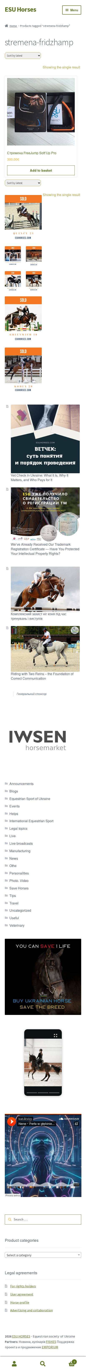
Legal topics (18, 828)
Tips (12, 895)
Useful (14, 917)
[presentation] (32, 1092)
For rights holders (23, 1286)
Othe (12, 865)
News (13, 858)
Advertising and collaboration (31, 1310)
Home (13, 26)
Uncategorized (20, 910)
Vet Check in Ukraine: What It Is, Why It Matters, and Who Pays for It (39, 477)
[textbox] (43, 1255)
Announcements (21, 783)
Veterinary (16, 925)
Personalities (19, 873)
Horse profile (19, 1302)
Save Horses (19, 888)
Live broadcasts (21, 843)
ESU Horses (20, 9)
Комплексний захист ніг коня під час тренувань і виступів (38, 616)
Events (14, 806)
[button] (43, 1062)
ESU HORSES (21, 1336)
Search (43, 1364)
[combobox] (43, 1255)
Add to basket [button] (41, 170)
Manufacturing (19, 850)
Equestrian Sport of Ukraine (29, 798)
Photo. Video (19, 880)
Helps (13, 813)
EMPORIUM (50, 1347)
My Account (14, 1364)
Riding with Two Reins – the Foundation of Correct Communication (42, 676)
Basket (66, 1360)
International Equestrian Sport (31, 820)
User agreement (21, 1294)
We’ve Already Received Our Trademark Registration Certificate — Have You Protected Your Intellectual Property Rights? (45, 549)
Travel (14, 903)
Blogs (13, 791)
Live (12, 835)
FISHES (51, 1342)
